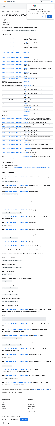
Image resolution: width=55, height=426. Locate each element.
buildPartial (26, 52)
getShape (25, 103)
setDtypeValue (26, 132)
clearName (25, 64)
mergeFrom (26, 118)
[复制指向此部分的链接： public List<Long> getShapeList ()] (21, 299)
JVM (3, 6)
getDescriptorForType (28, 85)
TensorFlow (4, 11)
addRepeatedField (27, 42)
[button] (10, 165)
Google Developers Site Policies (40, 391)
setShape (25, 152)
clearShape (26, 72)
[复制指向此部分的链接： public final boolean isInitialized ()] (21, 305)
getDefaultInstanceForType (29, 78)
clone (24, 76)
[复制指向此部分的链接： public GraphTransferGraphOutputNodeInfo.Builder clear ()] (34, 206)
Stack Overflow (31, 406)
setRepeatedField (27, 148)
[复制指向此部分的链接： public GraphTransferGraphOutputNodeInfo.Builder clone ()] (34, 242)
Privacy (7, 416)
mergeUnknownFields (28, 124)
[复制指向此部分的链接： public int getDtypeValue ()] (17, 264)
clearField (25, 61)
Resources (10, 11)
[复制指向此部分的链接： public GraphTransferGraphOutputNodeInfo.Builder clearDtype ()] (37, 210)
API (19, 11)
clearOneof (26, 68)
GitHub (3, 404)
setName (25, 140)
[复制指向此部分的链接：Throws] (6, 315)
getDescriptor (26, 81)
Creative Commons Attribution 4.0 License (40, 389)
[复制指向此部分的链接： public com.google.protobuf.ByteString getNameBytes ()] (33, 278)
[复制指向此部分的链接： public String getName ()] (16, 271)
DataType (4, 87)
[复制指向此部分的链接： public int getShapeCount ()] (18, 292)
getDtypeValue (26, 91)
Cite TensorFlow (32, 411)
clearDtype (25, 57)
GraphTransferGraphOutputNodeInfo (10, 50)
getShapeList (26, 111)
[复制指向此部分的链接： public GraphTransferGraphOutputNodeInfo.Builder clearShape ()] (37, 235)
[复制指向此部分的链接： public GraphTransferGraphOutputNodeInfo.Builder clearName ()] (37, 222)
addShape (25, 46)
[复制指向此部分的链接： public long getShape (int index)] (20, 285)
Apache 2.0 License (21, 391)
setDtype (25, 128)
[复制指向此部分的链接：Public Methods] (13, 35)
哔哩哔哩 (4, 408)
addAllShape (26, 38)
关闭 (43, 16)
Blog (3, 402)
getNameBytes (26, 99)
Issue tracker (31, 402)
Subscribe (24, 419)
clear (24, 55)
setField (25, 136)
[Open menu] (2, 1)
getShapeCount (27, 107)
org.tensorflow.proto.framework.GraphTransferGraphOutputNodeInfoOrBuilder (31, 167)
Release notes (31, 404)
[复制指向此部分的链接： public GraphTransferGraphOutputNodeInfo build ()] (30, 198)
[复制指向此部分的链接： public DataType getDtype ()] (18, 258)
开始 (49, 16)
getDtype (25, 87)
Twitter (3, 406)
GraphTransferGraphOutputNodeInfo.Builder (12, 38)
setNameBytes (26, 144)
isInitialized (26, 115)
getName (25, 95)
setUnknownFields (27, 156)
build (24, 50)
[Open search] (38, 2)
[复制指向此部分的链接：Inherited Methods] (15, 163)
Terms (3, 416)
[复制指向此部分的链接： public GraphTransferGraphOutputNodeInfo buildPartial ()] (33, 202)
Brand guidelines (32, 408)
